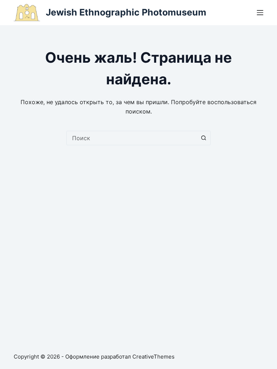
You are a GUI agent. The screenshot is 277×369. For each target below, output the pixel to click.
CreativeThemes (153, 356)
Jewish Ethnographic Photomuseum (126, 12)
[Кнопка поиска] (203, 138)
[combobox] (132, 138)
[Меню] (260, 12)
